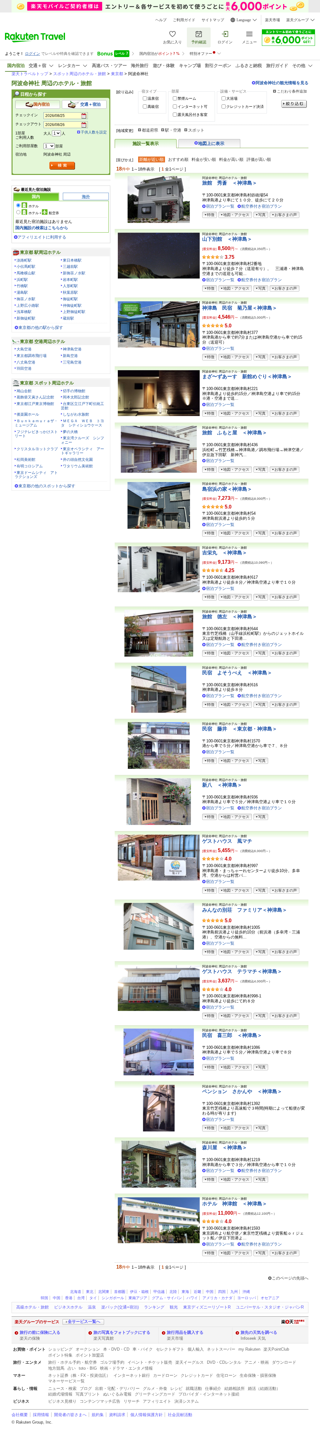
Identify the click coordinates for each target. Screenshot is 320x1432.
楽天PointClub (276, 1349)
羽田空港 (24, 368)
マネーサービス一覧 (66, 1381)
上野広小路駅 (28, 305)
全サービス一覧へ (84, 1321)
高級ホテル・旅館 (32, 1307)
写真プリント (88, 1394)
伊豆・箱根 (139, 1292)
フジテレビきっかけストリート (36, 434)
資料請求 (117, 1414)
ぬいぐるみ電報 (117, 1394)
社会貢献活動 (180, 1414)
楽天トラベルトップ (30, 73)
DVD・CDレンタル (224, 1362)
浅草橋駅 (24, 312)
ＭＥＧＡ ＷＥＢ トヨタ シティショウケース (82, 423)
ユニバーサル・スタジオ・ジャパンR (270, 1307)
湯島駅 (22, 292)
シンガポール (113, 1298)
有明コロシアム (30, 466)
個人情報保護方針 (146, 1414)
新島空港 (70, 356)
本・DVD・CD (116, 1349)
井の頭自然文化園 (78, 459)
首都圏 (119, 1292)
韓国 (44, 1298)
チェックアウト (28, 124)
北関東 (103, 1292)
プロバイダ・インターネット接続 (208, 1394)
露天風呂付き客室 (193, 115)
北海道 (75, 1292)
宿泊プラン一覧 (220, 206)
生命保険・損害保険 (258, 1375)
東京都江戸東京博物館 (35, 404)
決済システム (186, 1401)
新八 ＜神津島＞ (222, 785)
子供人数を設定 (94, 132)
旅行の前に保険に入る (40, 1332)
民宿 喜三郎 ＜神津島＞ (232, 1035)
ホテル (33, 206)
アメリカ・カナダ (217, 1298)
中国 (209, 1292)
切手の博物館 (74, 391)
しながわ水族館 (76, 414)
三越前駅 (70, 266)
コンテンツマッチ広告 (100, 1401)
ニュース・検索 (62, 1388)
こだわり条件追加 (292, 91)
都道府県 (150, 130)
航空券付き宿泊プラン (261, 206)
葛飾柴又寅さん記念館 (35, 397)
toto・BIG (88, 1368)
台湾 (81, 1298)
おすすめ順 (178, 159)
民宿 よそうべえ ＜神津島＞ (237, 672)
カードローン (165, 1375)
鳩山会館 (24, 391)
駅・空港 (173, 130)
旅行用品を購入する (185, 1332)
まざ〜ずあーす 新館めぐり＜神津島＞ (247, 376)
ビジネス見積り (62, 1401)
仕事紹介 (213, 1388)
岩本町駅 (70, 279)
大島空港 (24, 349)
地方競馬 (56, 1368)
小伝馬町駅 (26, 266)
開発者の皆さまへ (70, 1414)
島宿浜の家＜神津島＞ (227, 489)
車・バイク (142, 1349)
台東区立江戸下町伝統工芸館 (82, 406)
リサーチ (131, 1401)
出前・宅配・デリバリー (117, 1388)
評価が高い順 (259, 159)
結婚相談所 (234, 1388)
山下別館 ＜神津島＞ (227, 239)
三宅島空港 (72, 362)
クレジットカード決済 (245, 106)
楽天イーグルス (189, 1362)
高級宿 (153, 106)
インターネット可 (193, 106)
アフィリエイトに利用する (42, 237)
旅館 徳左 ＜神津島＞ (229, 616)
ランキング (154, 1307)
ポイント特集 (60, 1355)
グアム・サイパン (167, 1298)
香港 (68, 1298)
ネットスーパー (221, 1349)
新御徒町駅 (26, 318)
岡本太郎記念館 (76, 397)
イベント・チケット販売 (150, 1362)
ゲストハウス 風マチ (227, 841)
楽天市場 (272, 20)
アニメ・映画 (256, 1362)
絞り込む (294, 104)
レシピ (176, 1388)
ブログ (86, 1388)
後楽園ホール (28, 414)
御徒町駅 (70, 299)
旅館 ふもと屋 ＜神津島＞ (234, 432)
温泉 (92, 1307)
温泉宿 (153, 98)
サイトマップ (213, 20)
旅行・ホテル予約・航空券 (72, 1362)
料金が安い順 (204, 159)
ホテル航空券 (43, 213)
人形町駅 (70, 286)
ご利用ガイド (184, 20)
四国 (222, 1292)
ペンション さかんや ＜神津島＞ (242, 1091)
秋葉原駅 (70, 292)
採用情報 (41, 1414)
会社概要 (20, 1414)
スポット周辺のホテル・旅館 (79, 73)
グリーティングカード (155, 1394)
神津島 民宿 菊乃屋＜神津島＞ (239, 308)
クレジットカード (197, 1375)
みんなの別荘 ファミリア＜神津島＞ (244, 910)
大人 (47, 133)
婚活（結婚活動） (264, 1388)
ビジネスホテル (68, 1307)
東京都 (117, 73)
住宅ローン (226, 1375)
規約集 (98, 1414)
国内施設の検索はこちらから (41, 227)
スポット (196, 130)
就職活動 (194, 1388)
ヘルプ (161, 20)
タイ (93, 1298)
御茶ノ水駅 (26, 299)
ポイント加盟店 (90, 1355)
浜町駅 (22, 279)
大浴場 (232, 98)
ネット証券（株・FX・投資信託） (79, 1375)
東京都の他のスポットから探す (46, 486)
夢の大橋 (70, 432)
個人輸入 (196, 1349)
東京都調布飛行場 (32, 356)
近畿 (197, 1292)
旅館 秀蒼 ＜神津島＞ (229, 183)
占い (72, 1368)
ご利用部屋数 (26, 146)
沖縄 (246, 1292)
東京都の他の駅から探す (40, 327)
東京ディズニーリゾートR (207, 1307)
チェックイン (26, 115)
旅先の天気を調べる (259, 1332)
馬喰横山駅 (26, 273)
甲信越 (159, 1292)
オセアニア (270, 1298)
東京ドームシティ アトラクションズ (36, 474)
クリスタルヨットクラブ (37, 449)
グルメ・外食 (155, 1388)
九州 (234, 1292)
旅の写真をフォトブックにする (121, 1332)
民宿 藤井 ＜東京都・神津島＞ (239, 728)
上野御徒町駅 (74, 312)
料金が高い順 (231, 159)
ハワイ (192, 1298)
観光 (174, 1307)
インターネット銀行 (131, 1375)
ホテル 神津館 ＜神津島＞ (234, 1203)
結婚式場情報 (60, 1394)
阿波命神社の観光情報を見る (282, 82)
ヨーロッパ (246, 1298)
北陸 (173, 1292)
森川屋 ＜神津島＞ (224, 1147)
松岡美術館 (26, 459)
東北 (89, 1292)
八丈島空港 (26, 362)
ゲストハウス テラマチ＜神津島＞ (242, 971)
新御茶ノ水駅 (74, 273)
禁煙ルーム (187, 98)
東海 (185, 1292)
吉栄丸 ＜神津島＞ (224, 552)
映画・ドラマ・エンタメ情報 (126, 1368)
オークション (88, 1349)
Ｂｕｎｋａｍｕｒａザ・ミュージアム (36, 423)
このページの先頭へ (290, 1278)
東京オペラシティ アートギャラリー (82, 451)
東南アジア (137, 1298)
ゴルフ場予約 (112, 1362)
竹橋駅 (22, 286)
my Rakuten (249, 1349)
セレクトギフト (170, 1349)
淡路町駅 (24, 260)
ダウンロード (284, 1362)
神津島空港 (72, 349)
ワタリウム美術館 (78, 466)
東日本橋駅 (72, 260)
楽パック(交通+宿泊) (120, 1307)
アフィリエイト (157, 1401)
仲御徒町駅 (72, 305)
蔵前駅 (68, 318)
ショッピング (60, 1349)
